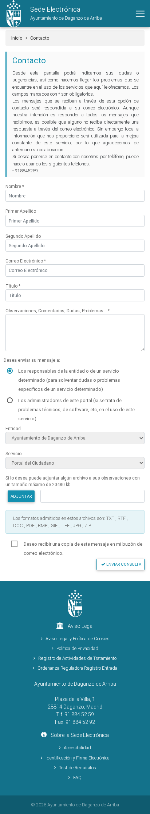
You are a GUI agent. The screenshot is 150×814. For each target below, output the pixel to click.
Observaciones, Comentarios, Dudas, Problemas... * (57, 310)
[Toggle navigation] (140, 14)
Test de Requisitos (77, 768)
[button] (51, 13)
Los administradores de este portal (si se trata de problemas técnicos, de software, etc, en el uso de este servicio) (76, 401)
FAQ (77, 777)
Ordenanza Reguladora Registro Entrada (77, 668)
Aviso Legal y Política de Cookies (78, 638)
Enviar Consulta (123, 564)
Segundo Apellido (23, 236)
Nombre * (14, 186)
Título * (12, 286)
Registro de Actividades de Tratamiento (77, 658)
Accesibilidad (77, 748)
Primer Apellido (20, 211)
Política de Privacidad (77, 648)
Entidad (13, 428)
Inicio (17, 38)
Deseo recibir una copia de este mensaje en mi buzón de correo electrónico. (83, 545)
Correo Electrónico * (25, 261)
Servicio (13, 453)
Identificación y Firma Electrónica (78, 758)
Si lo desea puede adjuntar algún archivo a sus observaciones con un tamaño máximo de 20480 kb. (72, 481)
